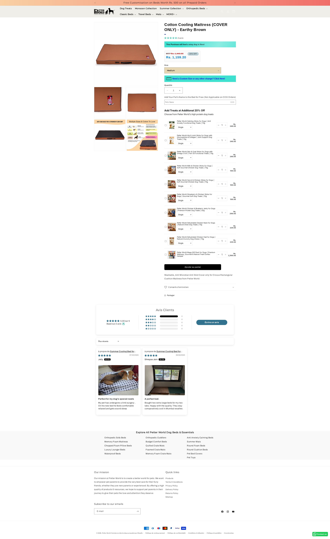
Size (166, 65)
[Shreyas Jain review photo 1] (165, 380)
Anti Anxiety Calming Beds (200, 438)
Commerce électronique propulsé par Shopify (127, 533)
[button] (171, 8)
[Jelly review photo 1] (118, 380)
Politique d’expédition (214, 533)
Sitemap (169, 497)
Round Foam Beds (196, 446)
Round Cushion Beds (197, 450)
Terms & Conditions (174, 482)
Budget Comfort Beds (156, 442)
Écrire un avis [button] (212, 322)
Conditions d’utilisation (196, 533)
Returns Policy (172, 493)
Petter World (106, 533)
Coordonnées (229, 533)
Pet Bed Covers (194, 454)
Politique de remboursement (155, 533)
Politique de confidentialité (177, 533)
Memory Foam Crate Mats (158, 454)
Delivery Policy (172, 489)
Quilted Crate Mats (155, 446)
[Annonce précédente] (95, 2)
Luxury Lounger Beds (114, 450)
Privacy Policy (172, 486)
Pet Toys (191, 457)
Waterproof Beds (112, 454)
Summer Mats (194, 442)
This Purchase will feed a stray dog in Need (185, 44)
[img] (104, 355)
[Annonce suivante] (235, 2)
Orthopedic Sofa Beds (115, 438)
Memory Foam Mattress (116, 442)
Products (169, 478)
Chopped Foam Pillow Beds (118, 446)
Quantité (168, 85)
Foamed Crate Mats (155, 450)
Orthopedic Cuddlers (156, 438)
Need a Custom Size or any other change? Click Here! (198, 79)
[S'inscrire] (137, 511)
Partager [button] (171, 295)
